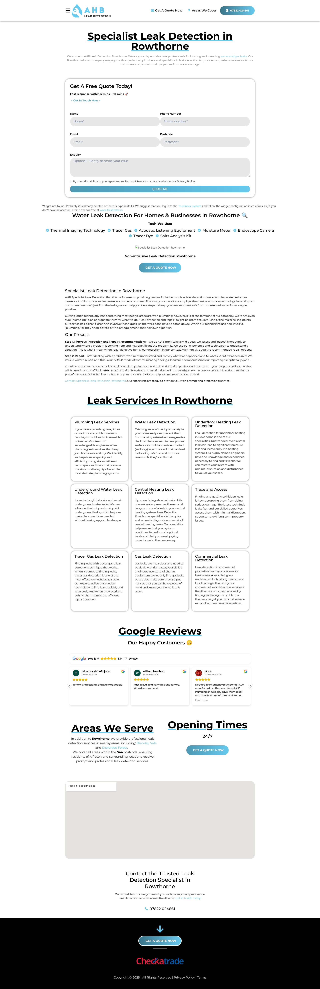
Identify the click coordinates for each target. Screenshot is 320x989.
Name (74, 113)
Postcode (166, 134)
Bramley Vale (147, 743)
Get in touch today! (188, 898)
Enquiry (75, 154)
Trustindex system (189, 206)
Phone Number (170, 113)
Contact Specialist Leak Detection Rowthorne (95, 380)
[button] (250, 686)
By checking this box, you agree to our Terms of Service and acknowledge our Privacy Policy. (134, 181)
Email (74, 134)
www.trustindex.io (111, 210)
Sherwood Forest (114, 747)
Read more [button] (201, 700)
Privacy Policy (184, 977)
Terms (201, 977)
